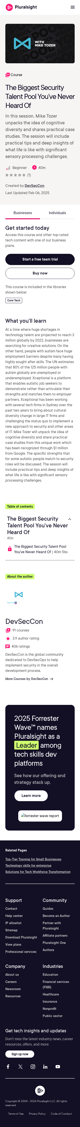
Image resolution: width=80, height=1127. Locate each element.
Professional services (20, 952)
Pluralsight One (54, 943)
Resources (13, 996)
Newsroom (13, 989)
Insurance (50, 1001)
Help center (14, 916)
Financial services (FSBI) (56, 984)
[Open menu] (73, 7)
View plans (13, 944)
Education (50, 974)
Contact (11, 908)
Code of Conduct (61, 1114)
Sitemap (11, 930)
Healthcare (51, 994)
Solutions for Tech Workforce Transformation (37, 872)
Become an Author (56, 916)
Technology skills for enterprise (28, 865)
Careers (11, 982)
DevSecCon (34, 186)
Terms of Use (16, 1114)
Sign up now (20, 1054)
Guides (48, 908)
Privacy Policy (37, 1114)
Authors (48, 950)
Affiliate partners (55, 935)
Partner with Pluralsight (52, 925)
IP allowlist (13, 923)
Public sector (52, 1016)
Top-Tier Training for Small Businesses (33, 859)
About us (12, 974)
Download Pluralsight (21, 937)
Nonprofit (49, 1009)
